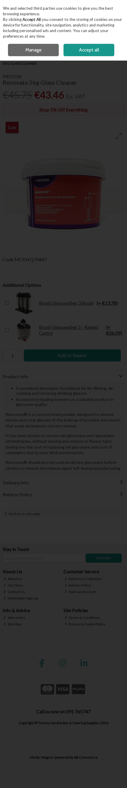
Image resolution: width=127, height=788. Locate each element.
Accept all (89, 50)
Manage (33, 50)
